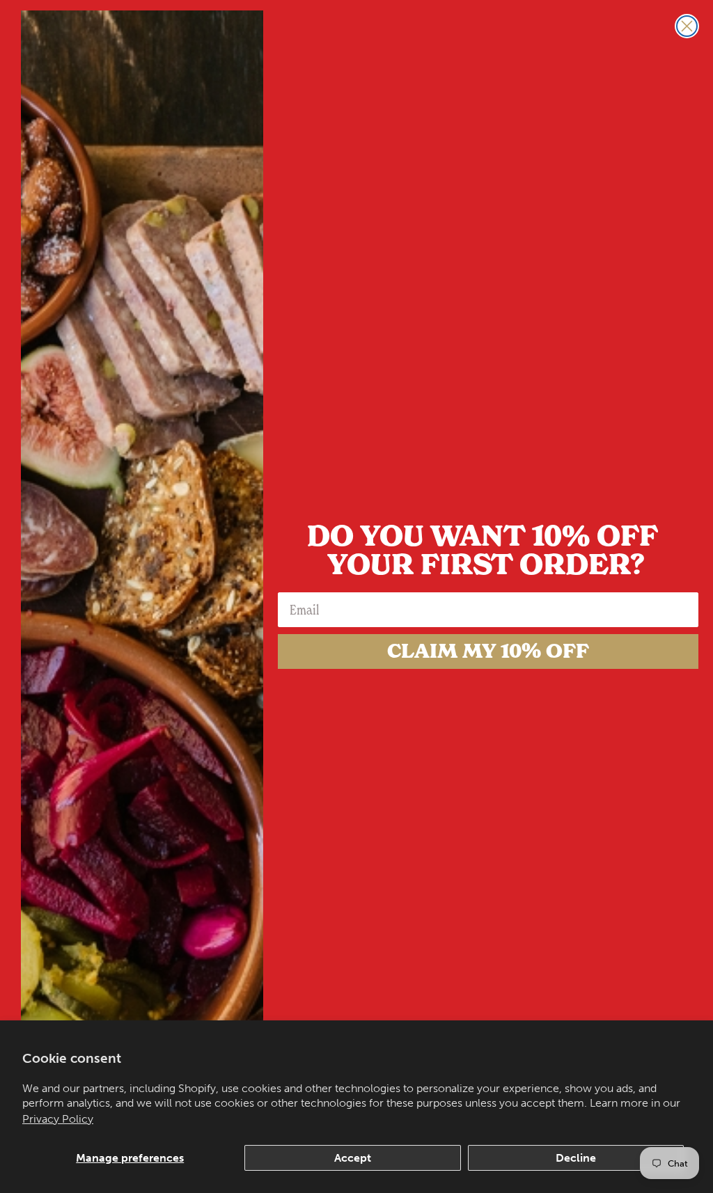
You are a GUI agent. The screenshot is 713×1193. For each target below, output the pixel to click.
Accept (352, 1157)
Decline (576, 1157)
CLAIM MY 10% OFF (488, 651)
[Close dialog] (687, 26)
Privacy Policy (57, 1118)
